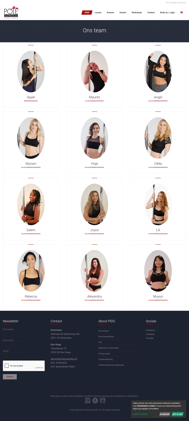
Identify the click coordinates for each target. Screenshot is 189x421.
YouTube (149, 338)
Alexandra (94, 296)
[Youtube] (103, 401)
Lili (158, 230)
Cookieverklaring (105, 359)
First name (8, 329)
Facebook (150, 334)
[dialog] (158, 409)
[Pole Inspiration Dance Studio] (16, 12)
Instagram (150, 330)
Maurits (94, 97)
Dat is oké (177, 414)
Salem (30, 230)
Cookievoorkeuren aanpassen (111, 365)
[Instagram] (88, 401)
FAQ (100, 342)
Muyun (158, 296)
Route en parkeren (106, 336)
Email (5, 351)
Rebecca (31, 296)
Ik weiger (165, 414)
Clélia (158, 164)
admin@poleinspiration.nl (64, 358)
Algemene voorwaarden (108, 348)
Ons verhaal (103, 331)
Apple (31, 97)
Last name (8, 340)
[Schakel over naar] (182, 12)
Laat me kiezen (140, 414)
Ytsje (94, 164)
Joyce (94, 230)
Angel (158, 97)
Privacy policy (104, 353)
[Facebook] (95, 401)
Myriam (30, 164)
